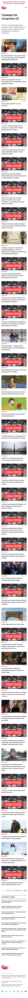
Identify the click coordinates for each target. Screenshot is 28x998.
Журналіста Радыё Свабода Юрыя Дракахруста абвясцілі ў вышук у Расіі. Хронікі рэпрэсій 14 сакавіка (12, 275)
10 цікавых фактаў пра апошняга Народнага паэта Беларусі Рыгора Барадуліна (13, 837)
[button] (26, 7)
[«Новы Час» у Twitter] (18, 991)
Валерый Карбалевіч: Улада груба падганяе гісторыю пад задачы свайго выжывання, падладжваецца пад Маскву (13, 57)
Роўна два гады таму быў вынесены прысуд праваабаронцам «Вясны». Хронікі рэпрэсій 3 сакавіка (14, 602)
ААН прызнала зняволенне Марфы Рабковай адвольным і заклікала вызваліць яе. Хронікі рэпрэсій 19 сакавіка (13, 175)
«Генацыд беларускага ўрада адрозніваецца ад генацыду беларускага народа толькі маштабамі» (14, 718)
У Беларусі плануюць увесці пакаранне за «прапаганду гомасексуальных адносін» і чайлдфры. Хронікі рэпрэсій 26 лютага (13, 742)
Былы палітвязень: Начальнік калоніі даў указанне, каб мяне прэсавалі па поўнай (13, 393)
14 (20, 890)
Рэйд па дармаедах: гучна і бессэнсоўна (12, 624)
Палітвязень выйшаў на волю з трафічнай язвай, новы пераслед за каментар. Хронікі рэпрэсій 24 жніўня (13, 930)
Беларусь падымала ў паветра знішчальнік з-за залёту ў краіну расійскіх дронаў (13, 948)
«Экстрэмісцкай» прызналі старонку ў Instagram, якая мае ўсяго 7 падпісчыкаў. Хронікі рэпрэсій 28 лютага (13, 646)
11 (14, 890)
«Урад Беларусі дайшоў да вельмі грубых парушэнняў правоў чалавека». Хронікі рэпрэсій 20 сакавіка (13, 151)
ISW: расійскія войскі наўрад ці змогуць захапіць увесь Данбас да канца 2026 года (13, 923)
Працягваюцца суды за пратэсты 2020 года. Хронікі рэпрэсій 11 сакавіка (13, 370)
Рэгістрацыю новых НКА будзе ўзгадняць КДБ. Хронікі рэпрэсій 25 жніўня (13, 918)
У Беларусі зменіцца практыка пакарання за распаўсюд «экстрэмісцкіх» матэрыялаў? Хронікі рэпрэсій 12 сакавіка (13, 323)
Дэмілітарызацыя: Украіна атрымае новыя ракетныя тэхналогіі (12, 936)
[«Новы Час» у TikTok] (6, 991)
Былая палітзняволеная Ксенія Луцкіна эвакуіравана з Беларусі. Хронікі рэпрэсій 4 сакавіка (13, 556)
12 (16, 890)
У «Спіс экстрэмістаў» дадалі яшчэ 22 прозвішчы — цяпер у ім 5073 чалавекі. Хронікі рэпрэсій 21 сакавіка (12, 127)
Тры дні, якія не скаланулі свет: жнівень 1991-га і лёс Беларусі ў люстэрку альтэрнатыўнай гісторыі (14, 942)
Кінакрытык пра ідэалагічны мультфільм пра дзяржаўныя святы (13, 415)
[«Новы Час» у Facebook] (2, 991)
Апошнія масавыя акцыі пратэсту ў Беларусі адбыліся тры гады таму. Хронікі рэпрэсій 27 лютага (14, 694)
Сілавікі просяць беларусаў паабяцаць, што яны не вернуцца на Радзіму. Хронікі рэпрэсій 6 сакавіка (13, 506)
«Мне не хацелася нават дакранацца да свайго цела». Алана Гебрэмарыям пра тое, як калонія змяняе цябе (13, 860)
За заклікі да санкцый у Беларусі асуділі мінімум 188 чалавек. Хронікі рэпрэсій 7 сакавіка (12, 482)
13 (18, 890)
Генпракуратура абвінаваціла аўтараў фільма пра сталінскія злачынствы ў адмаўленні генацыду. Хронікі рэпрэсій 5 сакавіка (12, 531)
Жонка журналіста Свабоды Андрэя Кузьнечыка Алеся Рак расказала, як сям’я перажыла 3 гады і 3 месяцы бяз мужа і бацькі (13, 767)
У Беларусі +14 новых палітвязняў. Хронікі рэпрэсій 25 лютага (13, 791)
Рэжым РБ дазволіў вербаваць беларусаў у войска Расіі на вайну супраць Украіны (12, 954)
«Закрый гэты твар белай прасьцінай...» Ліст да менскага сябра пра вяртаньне (12, 459)
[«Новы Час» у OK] (22, 991)
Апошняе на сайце (8, 897)
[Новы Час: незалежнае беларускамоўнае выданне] (7, 7)
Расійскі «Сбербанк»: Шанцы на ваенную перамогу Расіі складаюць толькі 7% (11, 907)
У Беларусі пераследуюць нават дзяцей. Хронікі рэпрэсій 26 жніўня (13, 901)
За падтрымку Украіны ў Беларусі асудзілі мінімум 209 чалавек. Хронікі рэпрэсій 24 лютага (13, 814)
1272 (24, 890)
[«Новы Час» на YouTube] (26, 991)
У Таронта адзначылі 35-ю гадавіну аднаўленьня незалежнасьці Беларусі (13, 912)
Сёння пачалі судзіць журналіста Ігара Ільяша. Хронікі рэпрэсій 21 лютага (12, 883)
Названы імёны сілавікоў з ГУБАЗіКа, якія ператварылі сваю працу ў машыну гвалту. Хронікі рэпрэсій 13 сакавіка (13, 299)
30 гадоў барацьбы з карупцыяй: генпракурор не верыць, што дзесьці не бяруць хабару (12, 670)
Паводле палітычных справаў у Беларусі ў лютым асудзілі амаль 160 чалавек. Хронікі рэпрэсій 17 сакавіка (13, 225)
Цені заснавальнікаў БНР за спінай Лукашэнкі (11, 104)
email (19, 981)
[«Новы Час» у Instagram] (10, 991)
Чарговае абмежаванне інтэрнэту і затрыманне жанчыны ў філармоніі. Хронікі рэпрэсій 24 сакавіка (13, 81)
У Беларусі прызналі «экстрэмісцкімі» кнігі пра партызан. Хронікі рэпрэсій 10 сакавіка (13, 437)
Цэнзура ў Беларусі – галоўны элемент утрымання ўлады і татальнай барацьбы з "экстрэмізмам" (13, 347)
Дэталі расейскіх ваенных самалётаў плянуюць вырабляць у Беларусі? (12, 579)
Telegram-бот (4, 982)
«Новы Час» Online (5, 978)
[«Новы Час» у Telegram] (14, 991)
